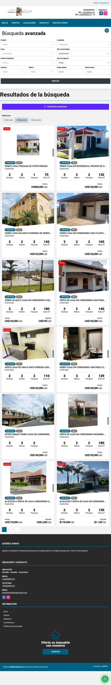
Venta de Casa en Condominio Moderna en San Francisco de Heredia (83, 434)
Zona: (3, 49)
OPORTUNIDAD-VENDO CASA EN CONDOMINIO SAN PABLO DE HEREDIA (28, 434)
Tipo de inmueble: (63, 49)
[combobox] (27, 44)
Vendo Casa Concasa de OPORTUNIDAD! (26, 166)
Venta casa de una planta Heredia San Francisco (28, 367)
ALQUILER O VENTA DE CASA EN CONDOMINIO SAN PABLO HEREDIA (83, 501)
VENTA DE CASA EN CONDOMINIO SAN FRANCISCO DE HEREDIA (83, 300)
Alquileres (29, 23)
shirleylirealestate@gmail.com (14, 593)
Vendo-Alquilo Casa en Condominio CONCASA (28, 300)
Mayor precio (36, 120)
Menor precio (22, 120)
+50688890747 (88, 12)
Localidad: (60, 40)
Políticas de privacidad (12, 626)
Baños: (31, 67)
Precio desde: (62, 67)
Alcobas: (4, 67)
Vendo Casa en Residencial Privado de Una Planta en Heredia (83, 166)
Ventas (16, 23)
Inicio (5, 23)
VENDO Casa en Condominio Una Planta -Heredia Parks (83, 233)
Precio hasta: (89, 67)
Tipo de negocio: (63, 58)
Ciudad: (3, 40)
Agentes (44, 23)
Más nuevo (9, 120)
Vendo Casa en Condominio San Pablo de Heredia (83, 367)
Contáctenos (60, 23)
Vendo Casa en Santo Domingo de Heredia (28, 233)
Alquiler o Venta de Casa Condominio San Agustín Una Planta (28, 501)
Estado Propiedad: (7, 58)
